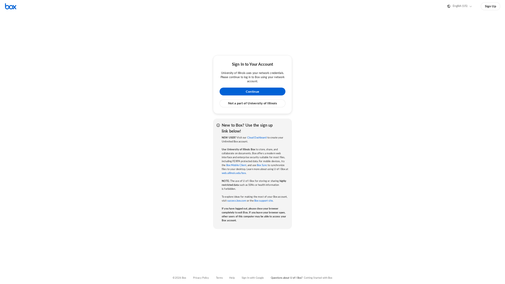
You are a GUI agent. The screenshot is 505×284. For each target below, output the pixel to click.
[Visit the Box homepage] (11, 6)
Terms (219, 278)
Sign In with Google (253, 278)
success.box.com (236, 201)
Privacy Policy (201, 278)
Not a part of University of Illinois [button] (252, 103)
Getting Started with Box (318, 278)
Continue (252, 91)
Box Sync (262, 165)
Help (232, 278)
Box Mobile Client (236, 165)
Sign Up (490, 6)
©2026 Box (179, 278)
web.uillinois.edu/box (234, 173)
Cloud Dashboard (257, 137)
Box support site (263, 201)
